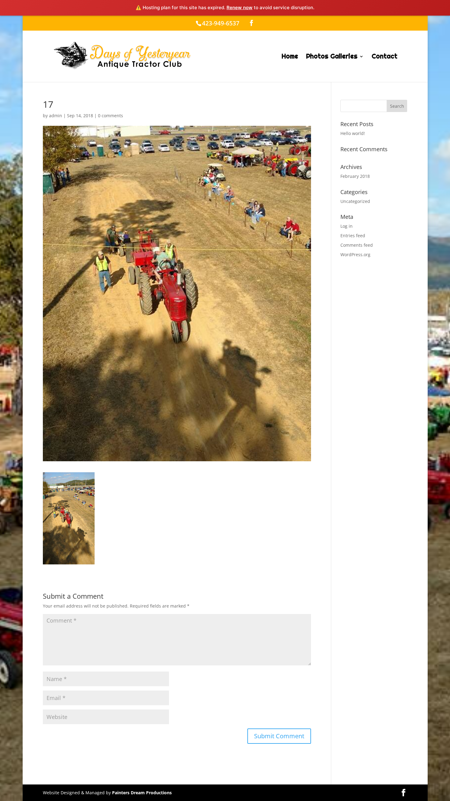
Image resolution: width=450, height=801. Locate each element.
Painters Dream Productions (142, 792)
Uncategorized (355, 201)
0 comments (110, 115)
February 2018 (355, 176)
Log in (346, 226)
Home (290, 57)
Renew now (240, 7)
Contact (384, 57)
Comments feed (356, 245)
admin (55, 115)
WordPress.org (355, 254)
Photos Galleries (332, 57)
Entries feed (352, 235)
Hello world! (352, 133)
